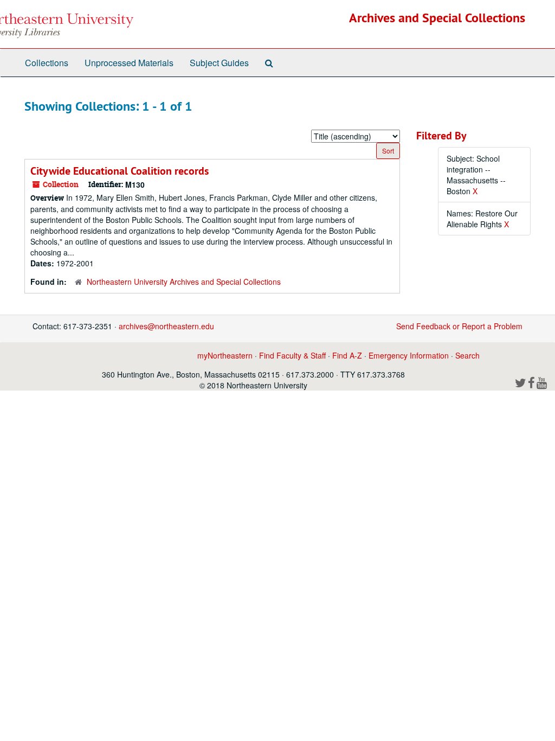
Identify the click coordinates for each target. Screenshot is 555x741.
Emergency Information (409, 355)
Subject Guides (219, 62)
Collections (46, 62)
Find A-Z (347, 355)
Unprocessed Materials (129, 62)
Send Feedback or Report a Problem (459, 326)
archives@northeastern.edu (166, 326)
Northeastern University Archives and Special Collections (184, 281)
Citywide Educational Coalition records (119, 171)
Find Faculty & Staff (292, 355)
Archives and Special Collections (437, 17)
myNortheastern (225, 355)
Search (467, 355)
